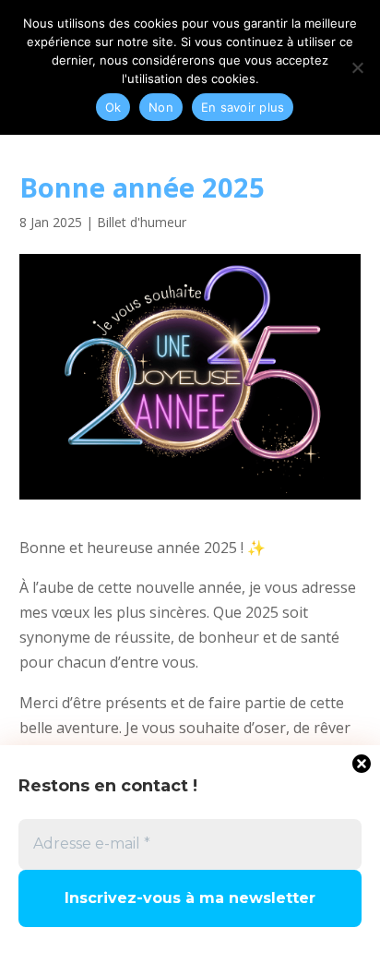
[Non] (357, 67)
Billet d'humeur (141, 222)
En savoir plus (243, 107)
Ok (113, 107)
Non (160, 107)
